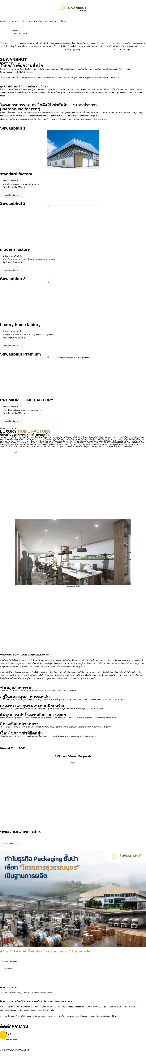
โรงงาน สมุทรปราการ (15, 655)
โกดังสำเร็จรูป (67, 1007)
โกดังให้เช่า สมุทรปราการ (27, 1001)
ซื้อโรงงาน (17, 1016)
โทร (8, 1034)
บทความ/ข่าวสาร (51, 21)
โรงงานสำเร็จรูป (90, 1007)
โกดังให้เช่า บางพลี (45, 1001)
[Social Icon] (2, 1043)
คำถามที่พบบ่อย (35, 21)
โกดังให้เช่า (57, 1007)
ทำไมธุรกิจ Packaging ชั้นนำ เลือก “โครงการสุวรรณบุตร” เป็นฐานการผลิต (45, 951)
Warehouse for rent (63, 1001)
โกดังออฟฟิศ (79, 1007)
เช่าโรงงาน (14, 1007)
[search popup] (2, 32)
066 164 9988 (20, 33)
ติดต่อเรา (64, 21)
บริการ (23, 21)
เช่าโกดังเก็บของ (34, 1007)
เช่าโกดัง (23, 1007)
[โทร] (3, 1035)
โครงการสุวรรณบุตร (8, 21)
